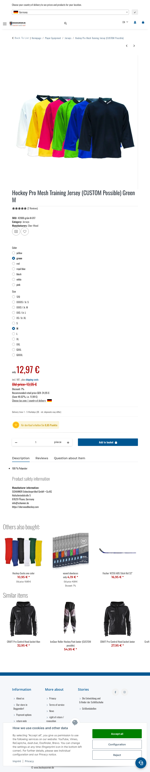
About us (20, 698)
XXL (18, 344)
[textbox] (70, 12)
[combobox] (70, 12)
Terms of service (56, 705)
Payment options (23, 715)
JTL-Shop (131, 767)
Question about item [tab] (69, 458)
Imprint (17, 761)
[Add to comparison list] (16, 231)
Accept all (117, 733)
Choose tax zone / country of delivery (29, 400)
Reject (117, 754)
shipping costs (32, 379)
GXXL (18, 349)
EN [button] (124, 22)
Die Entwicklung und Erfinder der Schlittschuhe (91, 700)
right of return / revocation (55, 719)
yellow (19, 253)
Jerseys (26, 222)
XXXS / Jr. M (22, 307)
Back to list (22, 38)
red (18, 263)
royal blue (20, 269)
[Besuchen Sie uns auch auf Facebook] (115, 692)
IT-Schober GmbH (107, 767)
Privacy (29, 761)
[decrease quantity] (16, 442)
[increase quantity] (68, 442)
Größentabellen (89, 708)
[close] (135, 57)
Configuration (117, 744)
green (19, 258)
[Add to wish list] (25, 231)
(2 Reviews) (32, 208)
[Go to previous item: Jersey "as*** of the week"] (126, 45)
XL (17, 339)
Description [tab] (21, 458)
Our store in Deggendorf (20, 706)
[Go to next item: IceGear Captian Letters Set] (134, 45)
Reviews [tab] (41, 458)
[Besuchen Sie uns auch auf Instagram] (124, 692)
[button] (87, 23)
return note (21, 721)
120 (18, 297)
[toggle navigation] (5, 22)
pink (18, 285)
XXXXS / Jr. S (22, 302)
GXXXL (19, 355)
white (18, 279)
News (51, 711)
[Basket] (143, 22)
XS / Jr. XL (21, 318)
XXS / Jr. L (21, 312)
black (18, 274)
